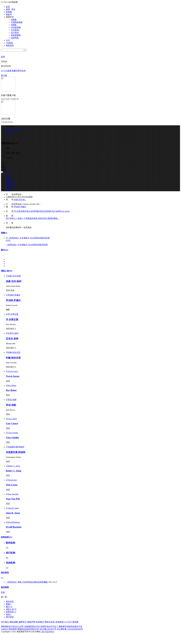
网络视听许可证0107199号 (12, 626)
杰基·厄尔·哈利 (53, 211)
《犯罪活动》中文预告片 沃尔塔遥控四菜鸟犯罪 (27, 245)
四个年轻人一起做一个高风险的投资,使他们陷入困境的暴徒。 (33, 218)
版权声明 (31, 622)
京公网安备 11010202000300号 (70, 629)
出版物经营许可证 (32, 626)
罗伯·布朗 (11, 405)
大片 (8, 40)
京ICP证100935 (47, 632)
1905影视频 (16, 27)
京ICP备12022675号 (47, 629)
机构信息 (6, 537)
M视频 (13, 20)
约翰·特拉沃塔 (40, 211)
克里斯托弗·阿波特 (15, 452)
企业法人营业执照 (9, 629)
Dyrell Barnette (13, 527)
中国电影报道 (17, 22)
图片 (4, 250)
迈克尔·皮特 (29, 211)
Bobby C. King (13, 470)
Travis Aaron (65, 211)
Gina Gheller (12, 437)
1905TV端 (5, 118)
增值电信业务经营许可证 (28, 629)
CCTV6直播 (6, 71)
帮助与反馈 (50, 622)
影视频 (9, 12)
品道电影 (15, 38)
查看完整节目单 (19, 71)
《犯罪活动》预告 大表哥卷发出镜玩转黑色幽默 (27, 582)
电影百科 (10, 45)
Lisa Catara (12, 423)
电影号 (9, 14)
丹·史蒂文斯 (19, 211)
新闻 (8, 9)
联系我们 (40, 622)
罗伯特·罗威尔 (20, 207)
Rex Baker (11, 390)
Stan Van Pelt (13, 498)
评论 (13, 9)
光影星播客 (16, 35)
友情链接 (59, 622)
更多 (3, 592)
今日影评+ (15, 30)
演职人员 (6, 271)
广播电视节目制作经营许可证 (69, 626)
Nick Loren (11, 484)
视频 (4, 233)
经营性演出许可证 (48, 626)
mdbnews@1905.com (14, 129)
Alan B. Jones (13, 513)
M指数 (13, 25)
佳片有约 (15, 32)
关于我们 (5, 622)
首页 (8, 7)
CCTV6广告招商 (71, 622)
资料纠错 (10, 133)
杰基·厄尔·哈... (20, 200)
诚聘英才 (22, 622)
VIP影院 (9, 43)
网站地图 (14, 622)
